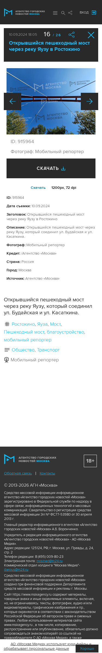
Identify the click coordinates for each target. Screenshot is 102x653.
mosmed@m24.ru (49, 561)
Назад (12, 101)
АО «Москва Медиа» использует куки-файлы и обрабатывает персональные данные (48, 646)
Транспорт (48, 350)
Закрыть (91, 35)
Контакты (47, 473)
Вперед (89, 101)
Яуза (42, 324)
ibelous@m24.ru (16, 570)
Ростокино (23, 324)
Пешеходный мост (24, 332)
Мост (55, 324)
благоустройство (65, 332)
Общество (23, 350)
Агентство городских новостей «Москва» (24, 12)
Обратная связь (18, 473)
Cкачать (38, 187)
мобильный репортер (27, 340)
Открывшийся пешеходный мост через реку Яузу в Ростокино (49, 46)
